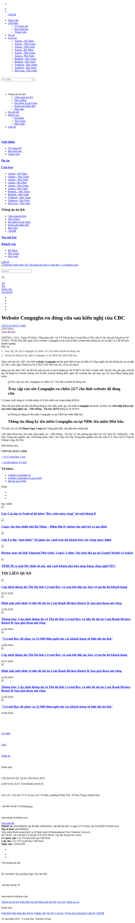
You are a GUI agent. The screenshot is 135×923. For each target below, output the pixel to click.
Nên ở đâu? (20, 100)
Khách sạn (13, 115)
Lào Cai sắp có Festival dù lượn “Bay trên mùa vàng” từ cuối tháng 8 (48, 513)
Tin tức (50, 913)
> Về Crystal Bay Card (13, 456)
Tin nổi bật (13, 112)
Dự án (11, 35)
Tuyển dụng (71, 913)
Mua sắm (19, 109)
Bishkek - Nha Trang (25, 58)
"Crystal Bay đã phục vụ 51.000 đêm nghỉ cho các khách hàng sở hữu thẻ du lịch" (57, 638)
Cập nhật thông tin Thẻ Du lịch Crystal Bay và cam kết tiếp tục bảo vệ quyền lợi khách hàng (64, 587)
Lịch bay (12, 38)
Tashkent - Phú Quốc (25, 67)
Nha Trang (20, 121)
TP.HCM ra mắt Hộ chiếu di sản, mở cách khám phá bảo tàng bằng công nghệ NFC (58, 566)
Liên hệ (12, 126)
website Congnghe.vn (19, 475)
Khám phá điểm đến (25, 106)
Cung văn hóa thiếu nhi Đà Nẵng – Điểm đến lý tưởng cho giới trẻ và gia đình (54, 526)
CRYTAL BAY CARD (13, 325)
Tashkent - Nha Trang (25, 64)
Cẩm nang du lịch (23, 97)
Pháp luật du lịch (47, 902)
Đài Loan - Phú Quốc (25, 70)
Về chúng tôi (21, 26)
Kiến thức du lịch (29, 902)
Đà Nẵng (19, 118)
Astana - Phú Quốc (24, 55)
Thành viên (20, 32)
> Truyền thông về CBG (14, 462)
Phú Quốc (19, 124)
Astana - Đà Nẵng (23, 49)
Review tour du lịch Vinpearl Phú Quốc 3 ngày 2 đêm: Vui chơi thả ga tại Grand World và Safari (67, 552)
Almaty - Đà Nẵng (24, 41)
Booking (82, 913)
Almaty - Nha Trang (25, 44)
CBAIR (12, 14)
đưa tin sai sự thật (17, 481)
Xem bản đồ (7, 823)
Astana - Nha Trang (24, 52)
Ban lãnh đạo (21, 29)
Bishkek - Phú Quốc (25, 61)
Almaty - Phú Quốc (24, 47)
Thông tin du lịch (10, 902)
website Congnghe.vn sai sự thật (25, 478)
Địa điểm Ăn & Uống (25, 103)
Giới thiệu (13, 23)
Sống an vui (73, 902)
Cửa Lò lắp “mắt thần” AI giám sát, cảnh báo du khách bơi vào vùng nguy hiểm (56, 539)
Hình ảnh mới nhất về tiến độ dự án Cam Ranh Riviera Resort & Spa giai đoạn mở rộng (61, 603)
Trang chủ (13, 20)
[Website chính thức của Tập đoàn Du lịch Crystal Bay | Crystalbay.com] (39, 264)
